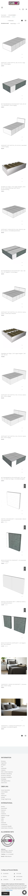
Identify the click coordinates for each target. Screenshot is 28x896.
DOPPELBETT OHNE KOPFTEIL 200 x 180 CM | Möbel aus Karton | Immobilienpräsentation (13, 230)
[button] (24, 54)
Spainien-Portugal (5, 815)
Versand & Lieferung (6, 775)
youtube (18, 873)
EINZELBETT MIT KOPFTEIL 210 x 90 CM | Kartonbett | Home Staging (14, 146)
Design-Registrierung (6, 799)
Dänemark (3, 822)
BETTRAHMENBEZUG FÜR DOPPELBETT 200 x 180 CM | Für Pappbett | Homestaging (13, 271)
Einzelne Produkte (5, 16)
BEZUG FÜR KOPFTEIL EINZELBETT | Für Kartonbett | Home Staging (13, 561)
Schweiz (3, 812)
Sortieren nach (5, 23)
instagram (19, 876)
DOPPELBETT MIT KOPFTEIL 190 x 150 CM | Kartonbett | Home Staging (13, 436)
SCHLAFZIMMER (12, 15)
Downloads (3, 768)
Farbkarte (3, 770)
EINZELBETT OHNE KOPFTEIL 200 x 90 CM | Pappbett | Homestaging (13, 63)
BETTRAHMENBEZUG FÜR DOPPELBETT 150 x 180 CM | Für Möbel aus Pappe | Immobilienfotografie (13, 478)
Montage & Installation (6, 777)
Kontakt (3, 797)
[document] (14, 889)
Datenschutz (4, 782)
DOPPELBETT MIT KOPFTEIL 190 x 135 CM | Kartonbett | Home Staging (13, 395)
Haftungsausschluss (5, 780)
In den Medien (4, 792)
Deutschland (4, 808)
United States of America (7, 828)
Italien (2, 819)
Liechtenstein (4, 824)
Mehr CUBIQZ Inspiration (7, 772)
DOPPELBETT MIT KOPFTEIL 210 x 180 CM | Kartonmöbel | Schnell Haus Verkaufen (13, 312)
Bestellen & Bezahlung (6, 773)
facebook (5, 873)
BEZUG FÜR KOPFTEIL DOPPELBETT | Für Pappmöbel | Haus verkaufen (13, 643)
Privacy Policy (9, 890)
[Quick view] (24, 57)
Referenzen (3, 795)
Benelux (3, 806)
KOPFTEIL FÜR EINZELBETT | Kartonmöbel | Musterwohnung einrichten (13, 519)
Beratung (3, 761)
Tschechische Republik (6, 826)
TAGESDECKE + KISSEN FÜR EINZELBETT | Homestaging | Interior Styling (13, 685)
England (3, 817)
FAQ (2, 766)
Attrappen (3, 764)
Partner (3, 793)
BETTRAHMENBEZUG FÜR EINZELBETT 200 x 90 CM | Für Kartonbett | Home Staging (13, 104)
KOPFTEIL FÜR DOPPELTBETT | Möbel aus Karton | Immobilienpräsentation (13, 602)
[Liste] (25, 20)
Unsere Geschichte (5, 790)
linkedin (5, 879)
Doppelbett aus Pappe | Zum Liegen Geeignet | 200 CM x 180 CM (13, 354)
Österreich (3, 810)
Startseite (3, 15)
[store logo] (14, 4)
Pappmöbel (3, 763)
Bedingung (3, 779)
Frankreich (3, 813)
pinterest (19, 879)
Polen (2, 821)
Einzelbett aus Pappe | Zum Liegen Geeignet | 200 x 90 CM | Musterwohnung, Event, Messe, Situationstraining (13, 188)
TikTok (5, 876)
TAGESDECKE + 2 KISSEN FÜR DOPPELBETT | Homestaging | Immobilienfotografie (13, 726)
